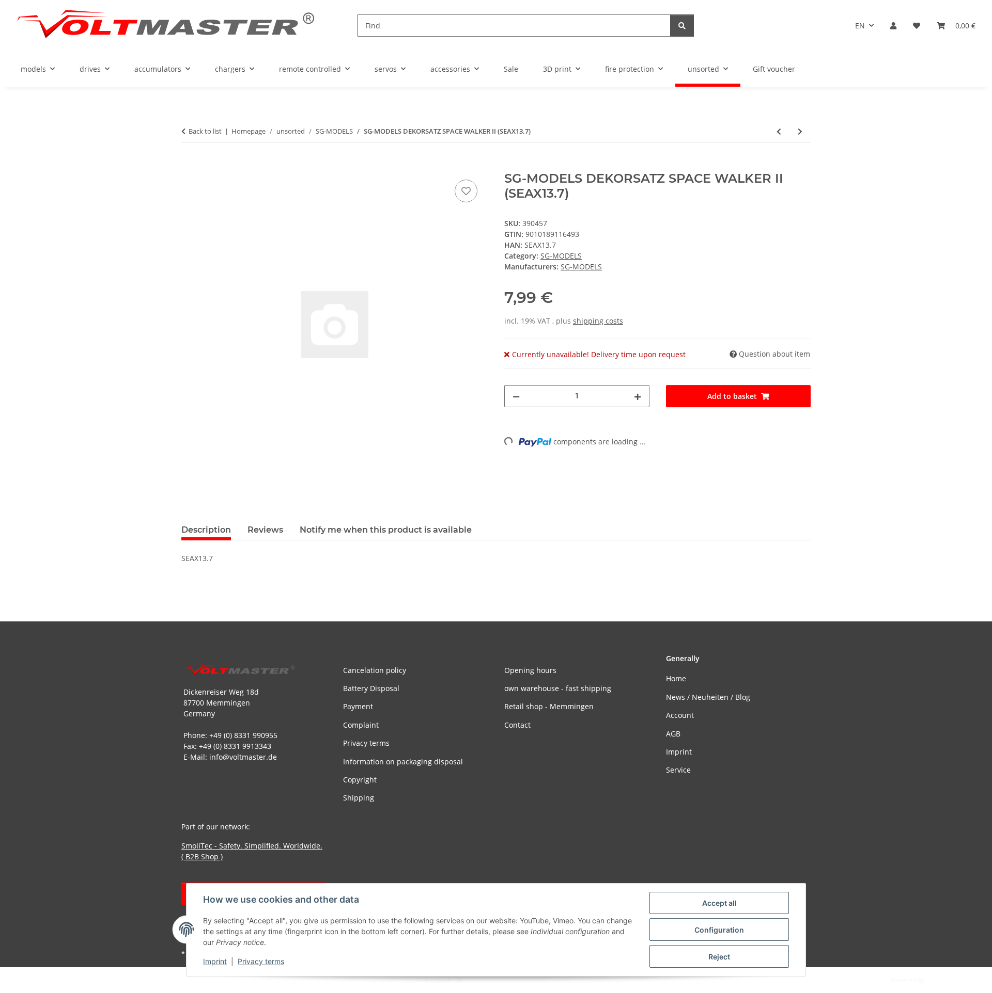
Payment (358, 706)
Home (676, 678)
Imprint (215, 961)
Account (680, 715)
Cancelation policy (374, 670)
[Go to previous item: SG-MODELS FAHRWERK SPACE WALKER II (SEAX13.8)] (778, 131)
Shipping (358, 798)
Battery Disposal (371, 688)
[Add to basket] (189, 165)
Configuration (719, 929)
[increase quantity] (637, 396)
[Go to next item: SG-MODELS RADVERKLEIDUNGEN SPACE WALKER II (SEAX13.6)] (800, 131)
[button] (893, 25)
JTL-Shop (938, 979)
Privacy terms (261, 961)
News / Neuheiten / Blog (708, 697)
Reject (719, 956)
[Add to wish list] (466, 191)
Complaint (361, 725)
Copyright (360, 779)
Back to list (205, 131)
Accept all (719, 903)
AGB (673, 734)
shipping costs (598, 321)
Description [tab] (206, 530)
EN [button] (860, 25)
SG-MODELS (561, 256)
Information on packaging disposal (403, 761)
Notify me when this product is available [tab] (386, 530)
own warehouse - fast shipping (557, 688)
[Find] (682, 25)
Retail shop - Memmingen (549, 706)
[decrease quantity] (516, 396)
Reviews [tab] (265, 530)
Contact (517, 725)
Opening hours (530, 670)
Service (678, 770)
